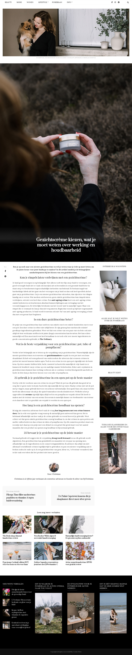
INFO (69, 2)
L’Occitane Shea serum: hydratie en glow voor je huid (21, 602)
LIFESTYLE (42, 2)
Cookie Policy (77, 652)
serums (28, 394)
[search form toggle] (128, 2)
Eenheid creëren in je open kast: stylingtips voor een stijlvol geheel (21, 625)
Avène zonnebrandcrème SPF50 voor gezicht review (79, 563)
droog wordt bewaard (61, 438)
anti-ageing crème (60, 300)
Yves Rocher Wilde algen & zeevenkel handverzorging (45, 537)
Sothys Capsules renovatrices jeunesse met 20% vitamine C (46, 563)
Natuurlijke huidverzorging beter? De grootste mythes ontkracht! (79, 537)
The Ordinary (46, 339)
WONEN (30, 2)
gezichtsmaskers (54, 355)
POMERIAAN (57, 2)
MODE (19, 2)
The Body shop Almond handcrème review (12, 537)
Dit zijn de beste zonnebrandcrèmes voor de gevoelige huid (22, 592)
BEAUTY (8, 2)
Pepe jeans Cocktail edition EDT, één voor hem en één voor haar (16, 563)
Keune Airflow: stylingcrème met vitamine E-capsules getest (20, 613)
